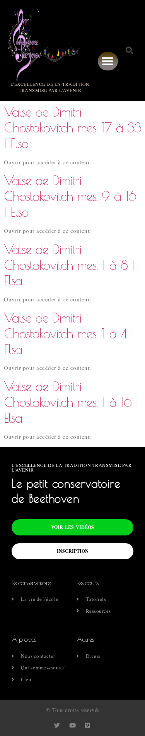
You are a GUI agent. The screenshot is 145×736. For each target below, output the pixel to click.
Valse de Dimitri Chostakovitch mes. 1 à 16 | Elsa (71, 401)
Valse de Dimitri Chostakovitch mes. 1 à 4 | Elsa (68, 333)
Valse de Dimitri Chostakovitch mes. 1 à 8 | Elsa (69, 264)
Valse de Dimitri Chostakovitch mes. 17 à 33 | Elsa (72, 127)
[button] (107, 61)
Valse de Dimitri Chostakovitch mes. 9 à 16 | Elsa (70, 195)
